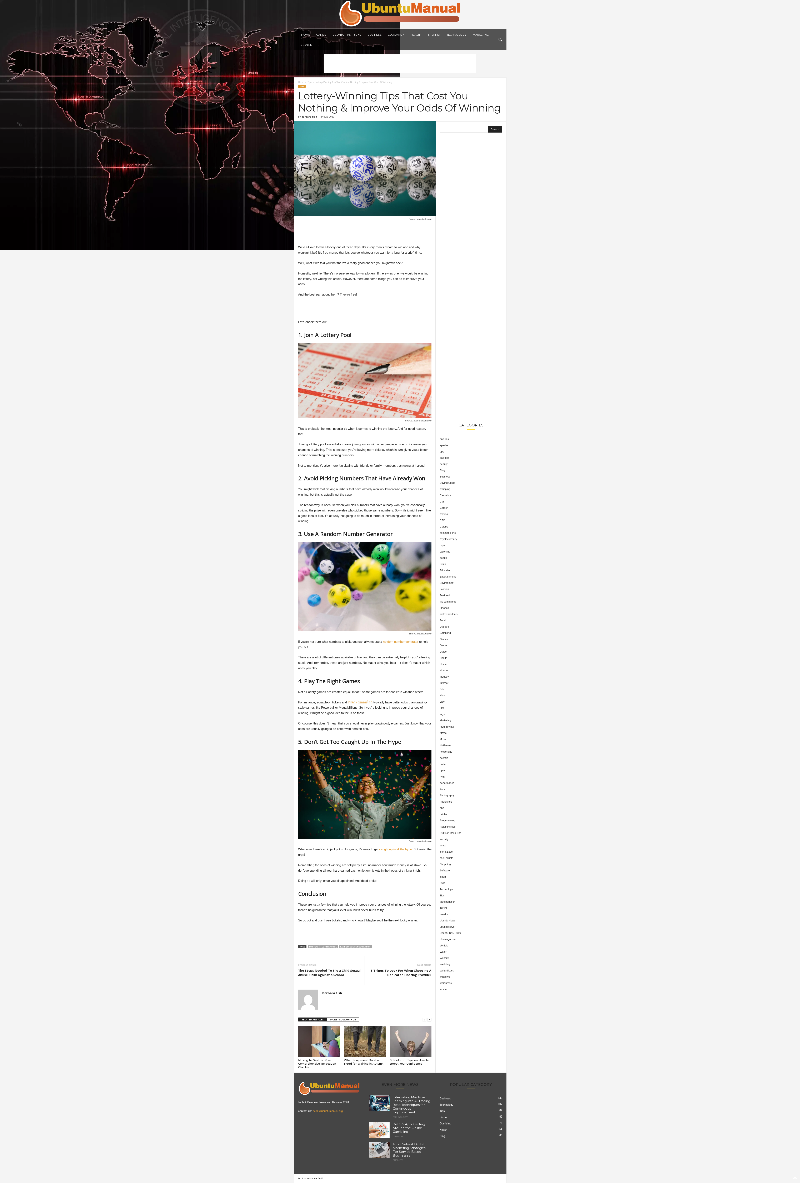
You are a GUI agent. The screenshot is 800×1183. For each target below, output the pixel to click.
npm (442, 770)
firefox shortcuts (449, 614)
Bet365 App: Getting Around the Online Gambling (409, 1128)
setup (443, 845)
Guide (443, 651)
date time (445, 551)
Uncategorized (448, 939)
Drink (443, 564)
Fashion (444, 589)
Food (443, 620)
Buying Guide (447, 482)
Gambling (445, 633)
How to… (445, 670)
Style (442, 883)
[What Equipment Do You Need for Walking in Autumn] (365, 1041)
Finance (444, 608)
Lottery (313, 946)
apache (444, 445)
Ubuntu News (447, 920)
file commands (448, 601)
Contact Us (310, 45)
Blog (442, 470)
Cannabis (445, 495)
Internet (434, 34)
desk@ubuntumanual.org (328, 1111)
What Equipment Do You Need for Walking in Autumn (364, 1061)
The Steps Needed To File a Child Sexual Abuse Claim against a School (329, 972)
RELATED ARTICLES (312, 1019)
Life (442, 708)
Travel (443, 908)
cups (442, 545)
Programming (447, 820)
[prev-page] (424, 1020)
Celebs (444, 526)
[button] (500, 39)
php (442, 808)
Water (443, 951)
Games (321, 34)
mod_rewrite (447, 726)
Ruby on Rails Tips (450, 833)
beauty (444, 464)
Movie (443, 733)
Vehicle (444, 945)
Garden (444, 645)
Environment (447, 582)
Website (444, 958)
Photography (447, 795)
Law (442, 701)
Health (416, 34)
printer (443, 814)
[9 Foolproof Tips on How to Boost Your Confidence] (410, 1041)
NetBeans (445, 745)
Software (445, 870)
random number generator (400, 641)
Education (396, 34)
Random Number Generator (355, 946)
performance (447, 783)
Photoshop (446, 801)
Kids (442, 695)
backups (444, 457)
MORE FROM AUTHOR (343, 1019)
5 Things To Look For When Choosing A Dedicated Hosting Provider (401, 972)
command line (448, 532)
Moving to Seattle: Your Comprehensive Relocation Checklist (317, 1063)
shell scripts (446, 858)
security (444, 839)
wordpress (446, 983)
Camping (445, 489)
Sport (443, 876)
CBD (442, 520)
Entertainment (448, 576)
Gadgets (444, 626)
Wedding (445, 964)
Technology (456, 34)
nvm (442, 776)
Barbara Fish (309, 116)
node (443, 764)
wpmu (443, 989)
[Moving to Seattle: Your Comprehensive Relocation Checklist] (319, 1041)
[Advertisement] (400, 63)
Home (305, 34)
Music (443, 739)
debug (443, 557)
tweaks (444, 914)
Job (442, 689)
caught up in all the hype (395, 849)
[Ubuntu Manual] (400, 14)
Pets (442, 789)
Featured (445, 595)
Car (442, 501)
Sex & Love (446, 851)
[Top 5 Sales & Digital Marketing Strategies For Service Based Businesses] (379, 1150)
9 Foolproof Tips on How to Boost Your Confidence (409, 1061)
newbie (444, 758)
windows (445, 976)
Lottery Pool (329, 946)
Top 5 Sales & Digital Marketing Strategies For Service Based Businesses (409, 1149)
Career (444, 507)
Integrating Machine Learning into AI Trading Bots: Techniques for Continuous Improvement (411, 1104)
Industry (444, 676)
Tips (309, 82)
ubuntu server (447, 926)
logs (442, 714)
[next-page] (429, 1020)
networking (446, 751)
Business (375, 34)
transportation (447, 901)
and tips (444, 439)
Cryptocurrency (448, 539)
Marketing (481, 34)
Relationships (447, 826)
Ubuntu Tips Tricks (346, 34)
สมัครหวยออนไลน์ (360, 702)
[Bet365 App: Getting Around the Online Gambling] (379, 1130)
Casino (444, 514)
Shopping (445, 864)
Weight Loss (447, 970)
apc (442, 451)
